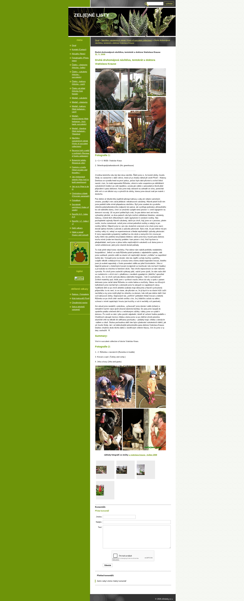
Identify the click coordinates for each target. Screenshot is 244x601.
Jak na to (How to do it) (80, 187)
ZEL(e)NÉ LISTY (91, 15)
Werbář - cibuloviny (80, 102)
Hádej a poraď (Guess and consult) (80, 233)
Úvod (97, 40)
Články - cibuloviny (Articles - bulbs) (79, 66)
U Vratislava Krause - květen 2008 (143, 455)
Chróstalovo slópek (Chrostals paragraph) (80, 194)
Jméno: (99, 517)
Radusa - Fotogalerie (80, 294)
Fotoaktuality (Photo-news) (80, 59)
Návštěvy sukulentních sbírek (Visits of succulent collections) (126, 40)
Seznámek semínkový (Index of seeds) (80, 207)
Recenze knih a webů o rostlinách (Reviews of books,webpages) (80, 153)
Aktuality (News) (78, 54)
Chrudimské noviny (80, 303)
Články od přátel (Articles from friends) (78, 91)
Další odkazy (77, 228)
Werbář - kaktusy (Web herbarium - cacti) (79, 109)
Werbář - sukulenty (79, 98)
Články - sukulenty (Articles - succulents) (79, 74)
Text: (100, 527)
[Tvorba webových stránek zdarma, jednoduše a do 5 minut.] (172, 599)
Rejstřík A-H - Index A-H (80, 215)
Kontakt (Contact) (79, 49)
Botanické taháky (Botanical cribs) (79, 161)
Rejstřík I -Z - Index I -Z (80, 222)
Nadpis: (99, 522)
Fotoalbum (76, 200)
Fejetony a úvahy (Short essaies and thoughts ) (79, 170)
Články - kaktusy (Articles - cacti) (79, 82)
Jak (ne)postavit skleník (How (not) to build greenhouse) (80, 179)
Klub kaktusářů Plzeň (80, 298)
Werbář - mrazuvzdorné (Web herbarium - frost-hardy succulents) (80, 120)
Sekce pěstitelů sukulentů (78, 308)
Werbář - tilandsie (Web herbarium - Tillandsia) (79, 131)
